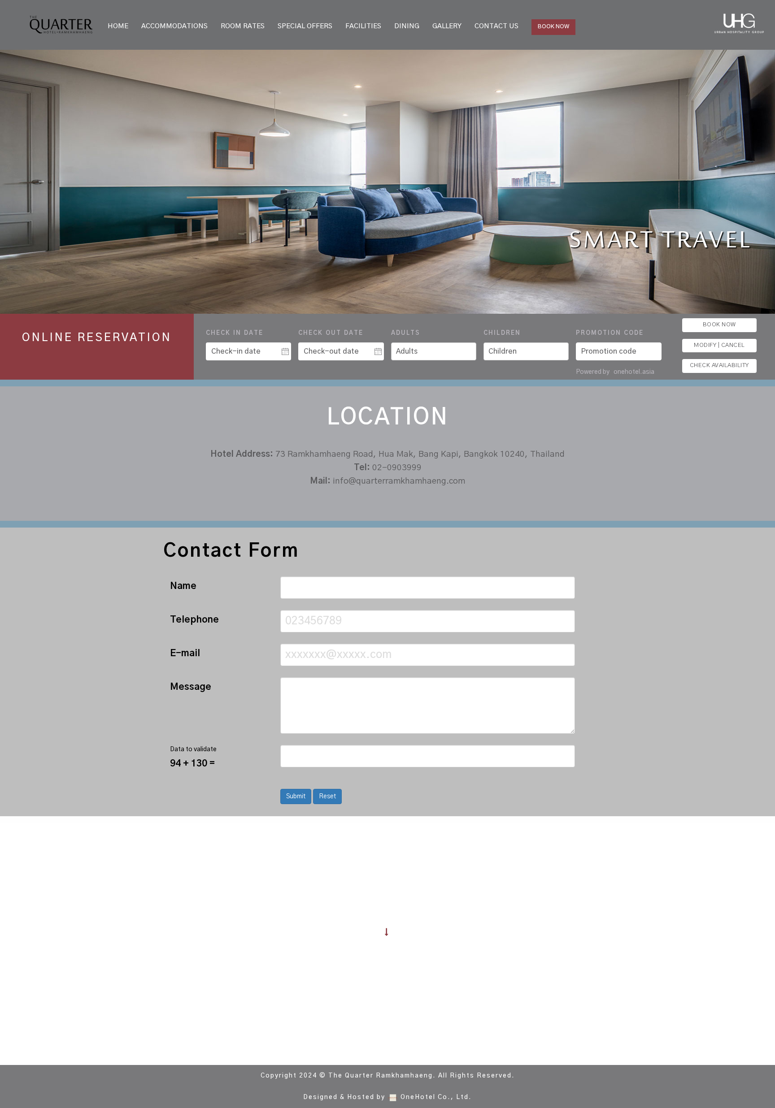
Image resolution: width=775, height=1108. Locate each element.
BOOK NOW (553, 27)
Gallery (447, 26)
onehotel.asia (634, 372)
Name (183, 586)
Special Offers (305, 26)
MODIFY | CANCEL (719, 345)
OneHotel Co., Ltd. (436, 1097)
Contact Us (496, 26)
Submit (295, 796)
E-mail (185, 653)
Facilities (363, 26)
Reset (327, 796)
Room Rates (243, 26)
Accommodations (174, 26)
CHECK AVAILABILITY (719, 365)
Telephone (194, 619)
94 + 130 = (192, 763)
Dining (406, 26)
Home (118, 26)
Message (190, 687)
